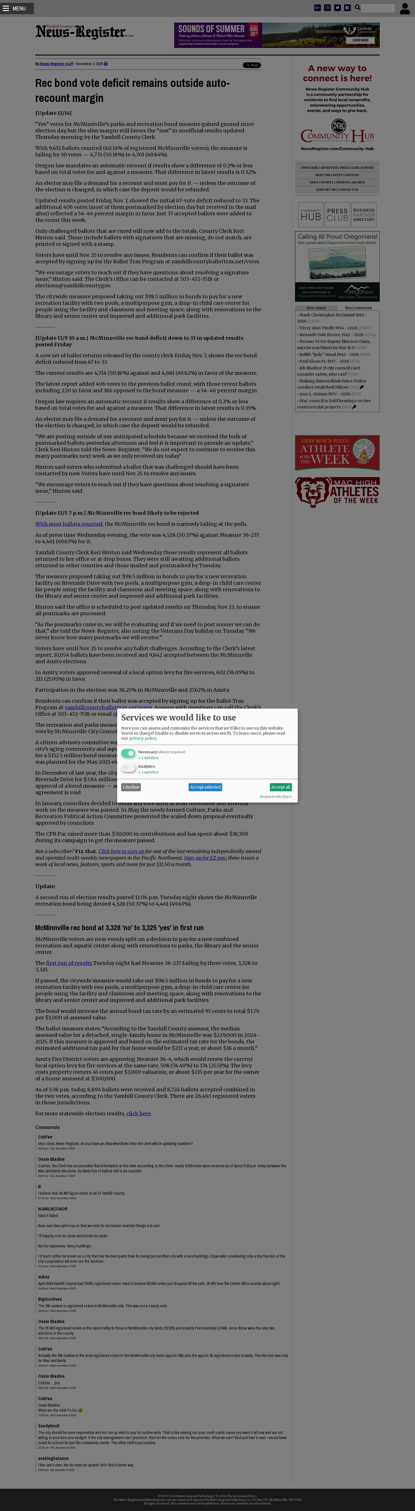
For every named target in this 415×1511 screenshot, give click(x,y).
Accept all (280, 787)
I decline (131, 787)
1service (148, 757)
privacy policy (142, 738)
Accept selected (205, 787)
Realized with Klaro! (276, 796)
